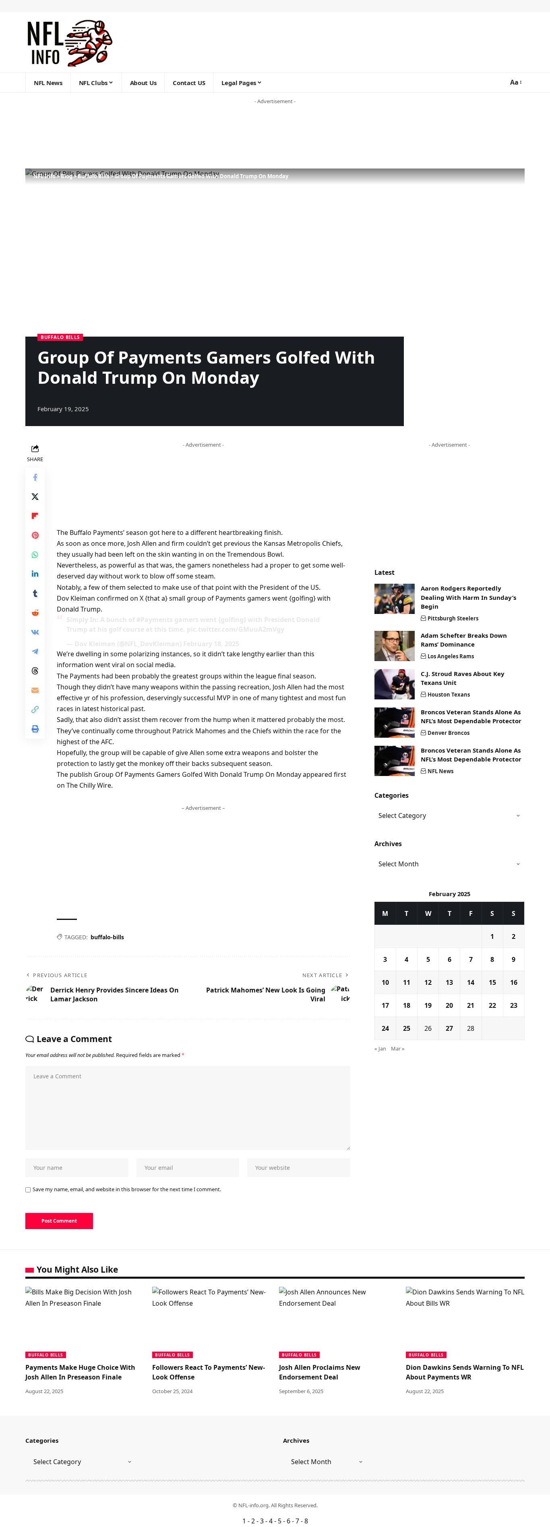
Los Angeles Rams (451, 656)
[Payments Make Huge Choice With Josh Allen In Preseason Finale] (84, 1322)
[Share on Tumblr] (35, 593)
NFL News (440, 771)
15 (492, 982)
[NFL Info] (69, 42)
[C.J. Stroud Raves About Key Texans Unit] (394, 684)
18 (406, 1005)
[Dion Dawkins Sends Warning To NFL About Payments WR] (465, 1322)
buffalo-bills (107, 937)
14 (470, 982)
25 (406, 1028)
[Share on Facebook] (35, 477)
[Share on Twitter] (35, 496)
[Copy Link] (35, 709)
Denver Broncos (448, 732)
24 (385, 1028)
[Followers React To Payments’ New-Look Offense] (211, 1322)
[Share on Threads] (35, 670)
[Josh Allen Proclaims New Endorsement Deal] (338, 1322)
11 (406, 982)
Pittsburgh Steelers (453, 618)
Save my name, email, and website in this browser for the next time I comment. (127, 1189)
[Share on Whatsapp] (35, 554)
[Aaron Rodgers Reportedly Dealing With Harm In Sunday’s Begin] (394, 599)
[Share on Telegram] (35, 651)
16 (513, 982)
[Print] (35, 729)
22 (492, 1005)
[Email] (35, 690)
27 (449, 1028)
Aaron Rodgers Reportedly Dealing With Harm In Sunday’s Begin (468, 597)
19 (428, 1005)
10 (385, 982)
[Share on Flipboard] (35, 516)
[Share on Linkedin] (35, 574)
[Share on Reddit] (35, 612)
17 (385, 1005)
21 (470, 1005)
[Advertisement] (154, 137)
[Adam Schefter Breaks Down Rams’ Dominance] (394, 646)
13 (449, 982)
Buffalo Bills (60, 337)
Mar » (398, 1048)
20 (449, 1005)
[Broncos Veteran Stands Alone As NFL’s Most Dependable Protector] (394, 722)
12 (428, 982)
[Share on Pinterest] (35, 535)
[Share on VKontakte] (35, 632)
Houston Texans (449, 694)
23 (513, 1005)
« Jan (380, 1048)
